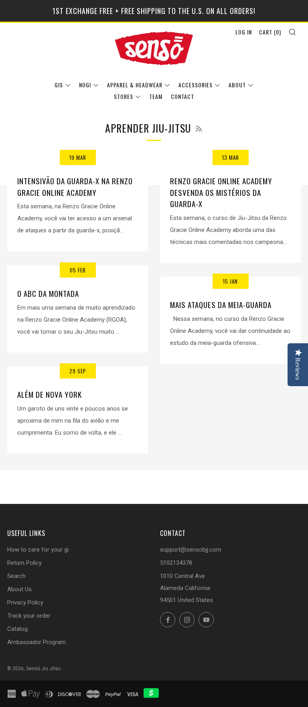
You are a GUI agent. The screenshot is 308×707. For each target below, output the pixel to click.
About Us (19, 589)
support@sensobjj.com (190, 549)
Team (155, 96)
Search (16, 576)
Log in (243, 32)
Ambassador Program (36, 642)
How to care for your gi (38, 549)
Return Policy (24, 562)
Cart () (270, 32)
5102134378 (176, 562)
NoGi (85, 85)
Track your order (29, 615)
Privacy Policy (25, 602)
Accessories (195, 85)
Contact (182, 96)
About (237, 85)
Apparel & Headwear (134, 85)
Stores (123, 96)
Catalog (17, 628)
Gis (59, 85)
